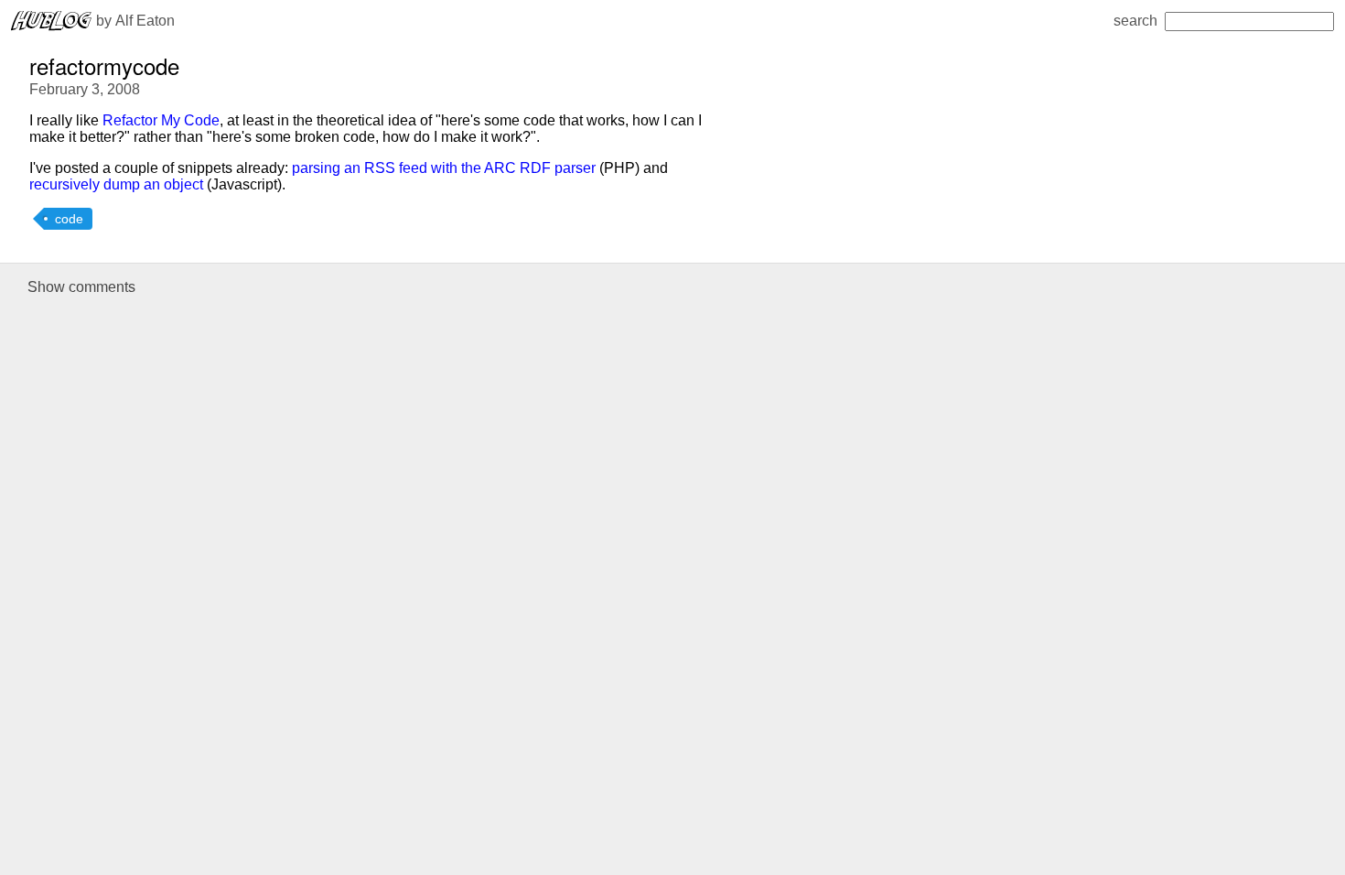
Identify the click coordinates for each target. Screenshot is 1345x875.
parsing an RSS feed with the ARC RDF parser (444, 168)
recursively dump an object (116, 184)
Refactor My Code (161, 120)
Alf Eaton (145, 20)
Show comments (81, 287)
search (1135, 20)
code (69, 218)
